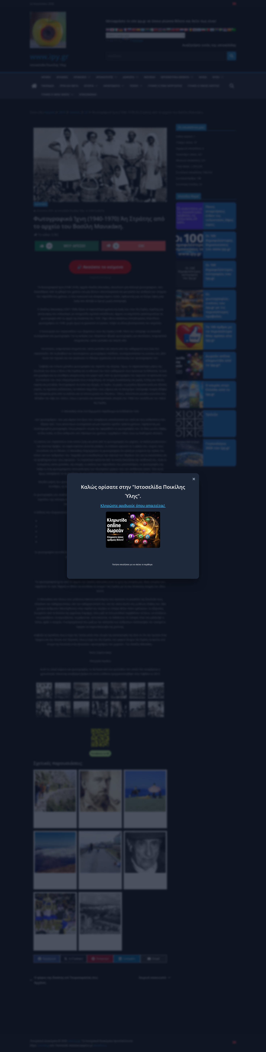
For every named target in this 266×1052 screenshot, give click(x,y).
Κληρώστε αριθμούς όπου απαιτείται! (133, 505)
